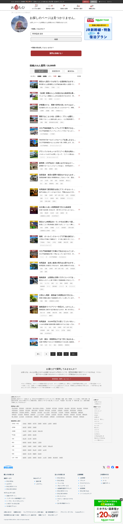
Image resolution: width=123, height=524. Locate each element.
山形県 (50, 423)
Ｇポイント (97, 409)
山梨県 (24, 435)
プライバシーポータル (66, 512)
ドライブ (61, 286)
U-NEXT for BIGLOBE (13, 503)
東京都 (34, 431)
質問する (93, 1)
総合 (59, 76)
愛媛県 (34, 454)
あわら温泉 (47, 412)
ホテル (57, 330)
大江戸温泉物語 (44, 134)
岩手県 (34, 423)
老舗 (41, 333)
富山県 (24, 438)
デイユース (70, 198)
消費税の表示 (17, 512)
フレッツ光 (60, 483)
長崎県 (34, 457)
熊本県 (39, 457)
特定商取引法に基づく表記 (11, 515)
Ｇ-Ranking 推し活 (99, 436)
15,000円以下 (48, 333)
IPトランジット (61, 496)
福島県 (55, 423)
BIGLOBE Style (84, 491)
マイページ (103, 1)
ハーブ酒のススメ (99, 440)
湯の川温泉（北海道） (38, 408)
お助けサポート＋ (11, 496)
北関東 (42, 110)
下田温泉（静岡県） (24, 412)
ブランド (82, 480)
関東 (53, 110)
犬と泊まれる (62, 257)
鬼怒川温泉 (34, 410)
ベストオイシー (98, 423)
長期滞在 (51, 183)
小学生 (54, 242)
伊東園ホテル (59, 110)
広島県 (39, 450)
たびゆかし (97, 434)
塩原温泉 (41, 410)
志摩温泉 (52, 416)
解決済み (71, 71)
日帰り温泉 (47, 201)
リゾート (42, 157)
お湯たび (96, 417)
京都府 (29, 446)
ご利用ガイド (97, 404)
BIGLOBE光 (9, 481)
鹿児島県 (55, 457)
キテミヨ (96, 421)
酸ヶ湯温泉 (15, 416)
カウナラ (96, 429)
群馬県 (29, 427)
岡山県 (34, 450)
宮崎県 (50, 457)
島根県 (29, 450)
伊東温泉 (79, 410)
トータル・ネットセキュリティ (15, 501)
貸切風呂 (63, 198)
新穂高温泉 (74, 412)
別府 (51, 180)
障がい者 (42, 312)
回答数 (45, 76)
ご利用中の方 (104, 474)
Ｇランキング (97, 411)
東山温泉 (67, 408)
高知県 (39, 454)
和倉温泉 (33, 412)
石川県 (29, 438)
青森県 (29, 423)
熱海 (71, 283)
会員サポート (106, 483)
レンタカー (57, 99)
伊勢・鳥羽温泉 (44, 416)
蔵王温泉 (73, 408)
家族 (41, 87)
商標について (42, 515)
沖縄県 (61, 457)
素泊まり (68, 180)
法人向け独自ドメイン (63, 503)
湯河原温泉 (73, 410)
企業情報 (80, 474)
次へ (73, 354)
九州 (41, 180)
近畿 (41, 122)
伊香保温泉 (15, 410)
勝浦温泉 (26, 414)
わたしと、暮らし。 (99, 419)
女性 (50, 327)
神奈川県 (66, 242)
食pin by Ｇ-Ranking (99, 438)
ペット (42, 257)
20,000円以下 (55, 216)
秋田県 (44, 423)
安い (41, 183)
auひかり (9, 484)
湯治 (46, 183)
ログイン (109, 1)
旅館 (53, 330)
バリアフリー (43, 315)
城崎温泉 (80, 412)
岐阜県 (29, 442)
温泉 (41, 198)
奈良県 (44, 446)
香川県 (29, 454)
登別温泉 (21, 408)
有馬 (67, 195)
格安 (56, 169)
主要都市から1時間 (45, 216)
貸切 (41, 201)
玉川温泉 (21, 416)
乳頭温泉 (48, 408)
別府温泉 (61, 180)
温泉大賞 (38, 481)
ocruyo (96, 415)
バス (58, 87)
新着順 (39, 76)
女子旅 (63, 330)
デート (48, 286)
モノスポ (96, 425)
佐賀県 (29, 457)
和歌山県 (50, 446)
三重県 (39, 442)
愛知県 (46, 213)
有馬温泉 (72, 195)
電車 (46, 301)
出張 (57, 213)
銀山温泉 (79, 408)
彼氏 (53, 283)
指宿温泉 (81, 416)
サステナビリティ (85, 483)
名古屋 (52, 213)
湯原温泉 (66, 414)
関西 (46, 122)
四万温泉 (27, 410)
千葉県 (29, 431)
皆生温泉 (60, 414)
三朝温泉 (47, 414)
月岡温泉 (60, 410)
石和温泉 (66, 410)
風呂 (57, 198)
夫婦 (41, 169)
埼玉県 (24, 431)
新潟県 (34, 435)
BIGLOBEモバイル (11, 486)
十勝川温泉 (28, 408)
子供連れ (47, 87)
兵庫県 (51, 195)
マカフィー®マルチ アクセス (65, 500)
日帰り (62, 122)
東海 (46, 169)
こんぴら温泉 (40, 414)
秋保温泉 (60, 408)
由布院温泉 (69, 416)
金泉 (41, 271)
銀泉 (46, 271)
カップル (47, 283)
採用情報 (82, 488)
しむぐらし (39, 484)
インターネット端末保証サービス (15, 498)
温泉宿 (50, 99)
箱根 (71, 242)
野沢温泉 (47, 410)
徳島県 (24, 454)
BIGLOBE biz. (61, 478)
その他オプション (11, 506)
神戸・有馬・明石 (59, 195)
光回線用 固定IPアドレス (64, 488)
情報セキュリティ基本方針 (28, 515)
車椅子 (50, 315)
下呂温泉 (60, 412)
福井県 (34, 438)
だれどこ (96, 413)
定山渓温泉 (15, 408)
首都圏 (47, 110)
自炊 (62, 183)
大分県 (46, 180)
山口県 (44, 450)
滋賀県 (24, 446)
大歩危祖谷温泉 (60, 416)
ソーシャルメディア (85, 493)
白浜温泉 (20, 414)
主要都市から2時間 (45, 230)
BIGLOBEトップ (52, 515)
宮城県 (39, 423)
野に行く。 (97, 427)
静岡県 (51, 169)
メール (104, 480)
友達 (41, 99)
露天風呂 (55, 286)
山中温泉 (39, 412)
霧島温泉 (84, 414)
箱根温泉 (66, 312)
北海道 (24, 423)
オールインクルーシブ (55, 145)
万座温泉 (21, 410)
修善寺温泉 (15, 412)
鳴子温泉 (54, 408)
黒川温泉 (78, 414)
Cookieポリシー (80, 512)
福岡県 (24, 457)
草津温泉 (85, 408)
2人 (46, 99)
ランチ (46, 198)
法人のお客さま (60, 474)
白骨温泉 (53, 410)
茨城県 (34, 427)
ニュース (82, 486)
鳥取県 (24, 450)
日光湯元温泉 (28, 416)
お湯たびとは (97, 402)
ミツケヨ (96, 432)
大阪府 (34, 446)
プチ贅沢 (52, 134)
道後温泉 (32, 414)
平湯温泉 (67, 412)
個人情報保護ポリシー (52, 512)
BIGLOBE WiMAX (11, 489)
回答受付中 (56, 71)
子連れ (53, 87)
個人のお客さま (9, 474)
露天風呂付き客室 (53, 122)
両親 (41, 301)
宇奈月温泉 (54, 412)
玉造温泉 (53, 414)
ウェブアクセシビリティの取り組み (33, 512)
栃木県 (24, 427)
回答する (86, 1)
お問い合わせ (7, 512)
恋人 (41, 195)
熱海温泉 (42, 286)
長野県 (29, 435)
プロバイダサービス (63, 486)
